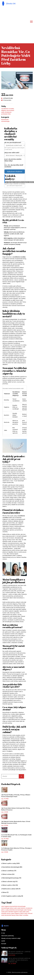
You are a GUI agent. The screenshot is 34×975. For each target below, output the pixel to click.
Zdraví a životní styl (9, 881)
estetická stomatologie (16, 910)
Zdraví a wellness (9, 870)
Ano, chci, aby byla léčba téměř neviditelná (13, 166)
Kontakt (3, 943)
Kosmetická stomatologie (12, 867)
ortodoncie (8, 112)
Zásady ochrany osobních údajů (10, 938)
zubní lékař (19, 915)
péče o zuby (5, 910)
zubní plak (22, 911)
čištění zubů (23, 913)
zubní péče (4, 911)
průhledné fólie (6, 114)
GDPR (3, 941)
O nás (3, 933)
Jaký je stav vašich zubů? (11, 152)
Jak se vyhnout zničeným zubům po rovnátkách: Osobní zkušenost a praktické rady (19, 960)
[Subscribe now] (21, 776)
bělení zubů (13, 908)
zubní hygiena (15, 913)
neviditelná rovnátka (7, 108)
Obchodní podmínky (7, 935)
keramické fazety (10, 915)
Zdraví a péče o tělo (10, 885)
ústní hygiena (5, 906)
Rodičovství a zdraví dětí (11, 889)
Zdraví (5, 892)
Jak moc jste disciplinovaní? (12, 142)
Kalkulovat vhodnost (14, 171)
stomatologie (5, 908)
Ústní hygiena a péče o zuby (12, 896)
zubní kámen (21, 908)
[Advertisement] (17, 24)
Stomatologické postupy (11, 878)
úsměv (9, 913)
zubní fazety (27, 910)
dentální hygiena (13, 911)
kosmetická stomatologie (18, 906)
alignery (3, 110)
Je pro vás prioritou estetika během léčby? (12, 160)
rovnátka (25, 915)
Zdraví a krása (8, 874)
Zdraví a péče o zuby (11, 863)
